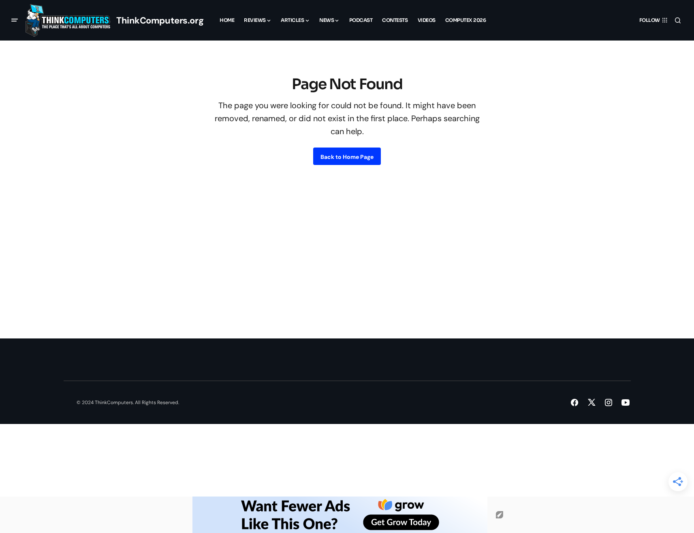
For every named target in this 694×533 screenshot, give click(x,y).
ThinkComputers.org (159, 20)
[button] (14, 20)
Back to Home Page (347, 157)
